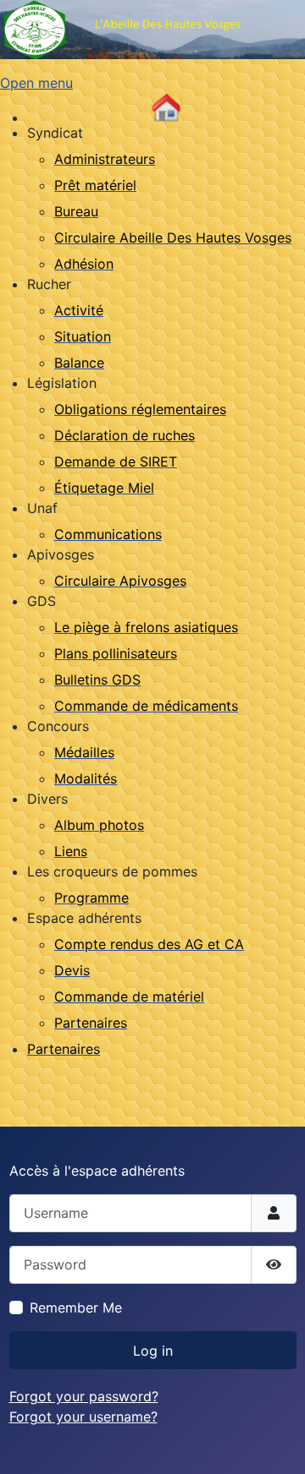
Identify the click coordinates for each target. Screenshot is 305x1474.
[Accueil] (166, 108)
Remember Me (76, 1307)
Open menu (36, 82)
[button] (55, 132)
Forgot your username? (83, 1416)
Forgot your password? (83, 1396)
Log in (153, 1350)
